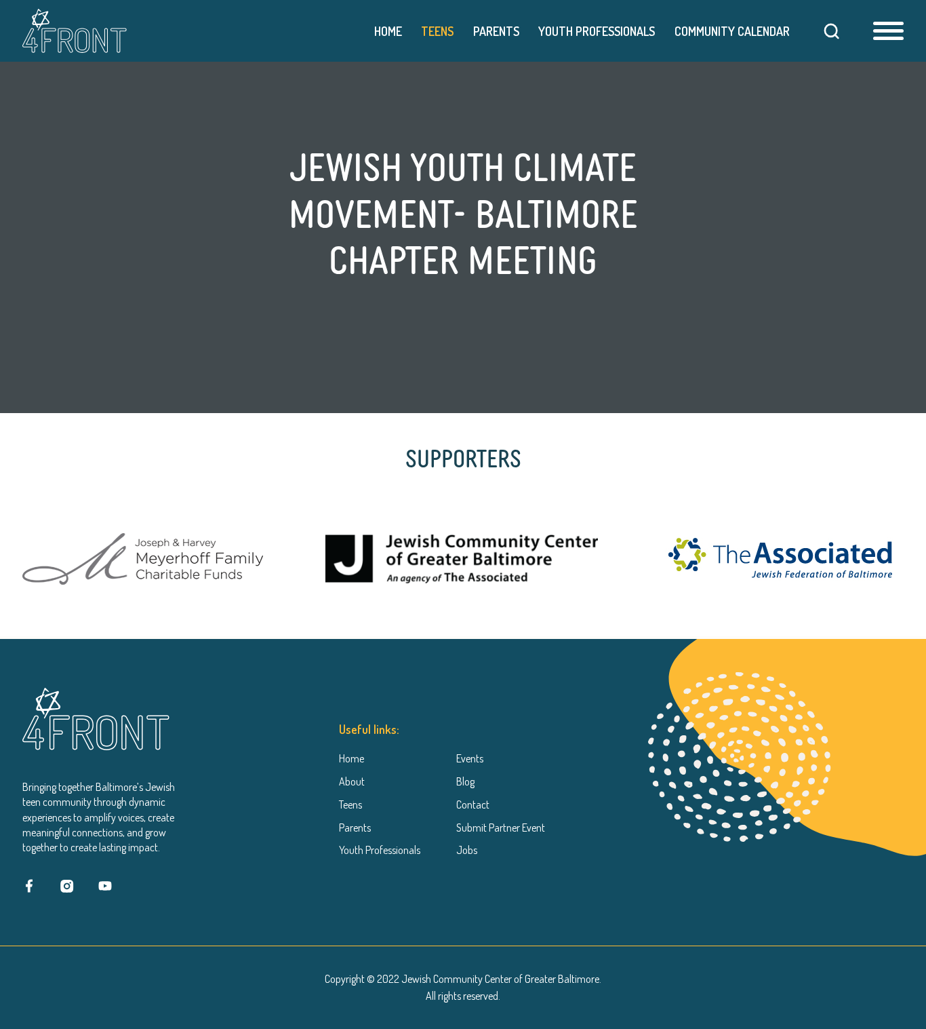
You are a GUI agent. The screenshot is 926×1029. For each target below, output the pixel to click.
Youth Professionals (596, 31)
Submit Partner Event (500, 827)
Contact (472, 804)
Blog (465, 781)
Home (388, 31)
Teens (437, 31)
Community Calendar (732, 31)
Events (469, 758)
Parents (496, 31)
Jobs (466, 850)
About (352, 781)
